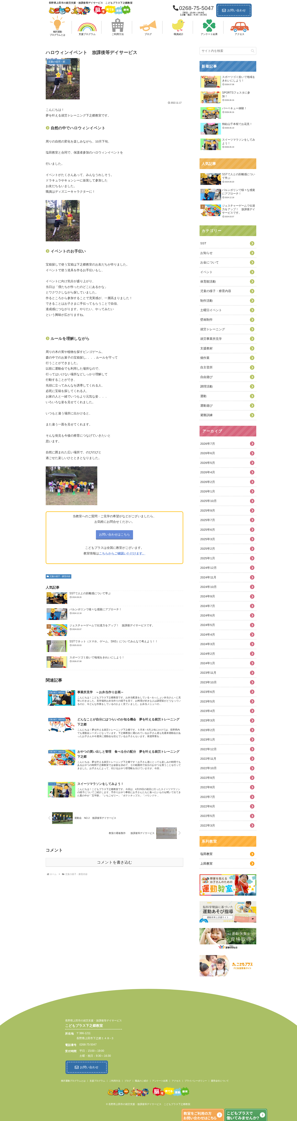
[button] (253, 51)
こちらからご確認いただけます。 (122, 553)
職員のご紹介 (141, 1080)
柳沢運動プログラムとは (73, 1080)
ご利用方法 (114, 1080)
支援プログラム (97, 1080)
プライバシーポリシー (196, 1080)
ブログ (127, 1080)
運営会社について (220, 1080)
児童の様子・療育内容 (60, 576)
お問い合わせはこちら (114, 534)
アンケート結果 (160, 1080)
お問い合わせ (236, 10)
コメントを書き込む (114, 862)
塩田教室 (206, 854)
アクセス (176, 1080)
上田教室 (206, 863)
